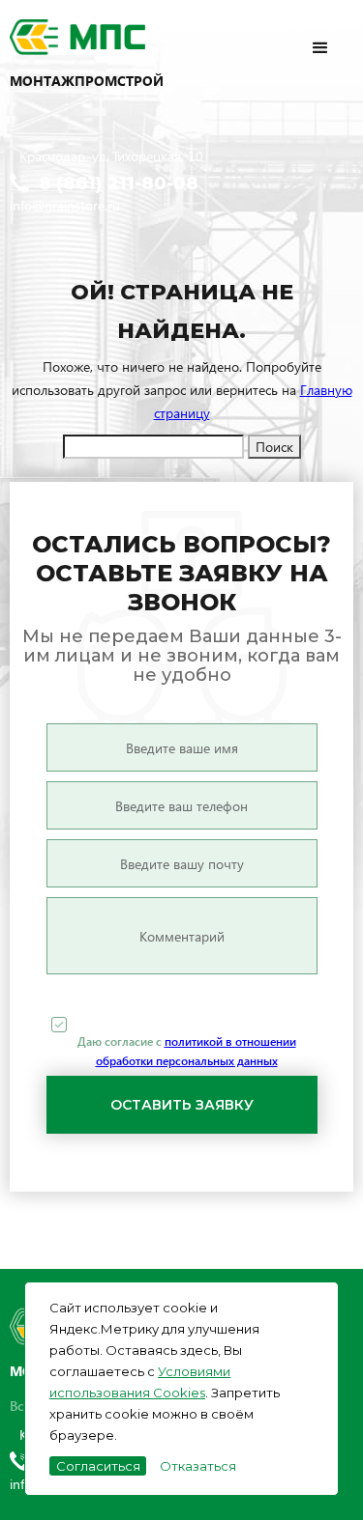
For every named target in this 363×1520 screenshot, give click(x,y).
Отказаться (198, 1466)
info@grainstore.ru (65, 205)
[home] (106, 38)
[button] (335, 36)
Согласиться (98, 1466)
